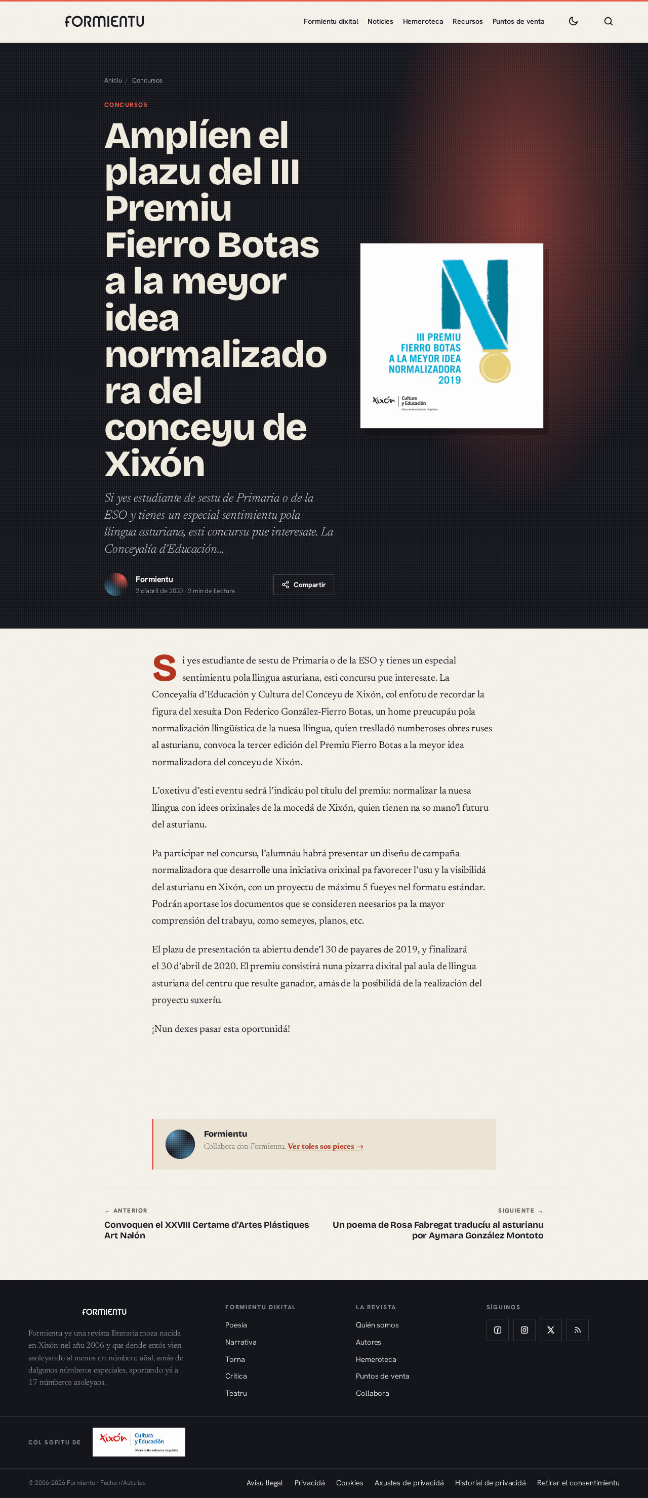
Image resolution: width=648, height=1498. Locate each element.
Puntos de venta (519, 21)
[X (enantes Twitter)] (551, 1330)
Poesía (236, 1324)
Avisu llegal (265, 1482)
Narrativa (240, 1342)
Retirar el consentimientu (578, 1482)
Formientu (154, 579)
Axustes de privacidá (409, 1482)
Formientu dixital (331, 21)
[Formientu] (117, 1311)
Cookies (349, 1482)
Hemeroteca (423, 21)
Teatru (236, 1393)
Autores (368, 1342)
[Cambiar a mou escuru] (573, 21)
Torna (235, 1359)
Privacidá (310, 1482)
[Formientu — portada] (104, 21)
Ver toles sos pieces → (325, 1147)
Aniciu (113, 80)
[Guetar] (608, 21)
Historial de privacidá (490, 1482)
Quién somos (377, 1324)
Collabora (372, 1393)
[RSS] (577, 1330)
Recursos (468, 21)
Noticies (380, 21)
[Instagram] (524, 1330)
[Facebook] (498, 1330)
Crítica (236, 1376)
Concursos (147, 80)
